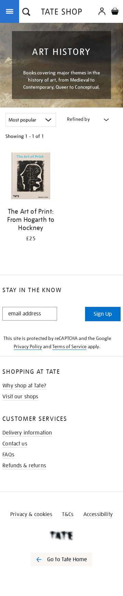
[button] (26, 12)
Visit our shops (20, 396)
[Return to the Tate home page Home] (61, 13)
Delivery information (27, 432)
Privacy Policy (28, 346)
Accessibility (98, 514)
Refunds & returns (24, 465)
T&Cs (68, 514)
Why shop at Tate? (24, 385)
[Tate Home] (61, 535)
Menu (11, 11)
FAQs (8, 454)
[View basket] (115, 12)
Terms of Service (69, 346)
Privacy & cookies (31, 514)
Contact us (14, 443)
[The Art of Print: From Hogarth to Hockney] (30, 177)
